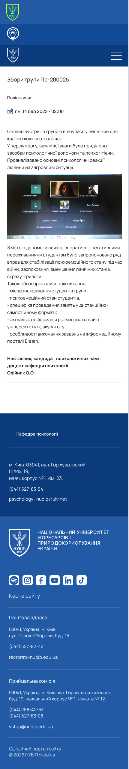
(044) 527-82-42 (26, 646)
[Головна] (12, 12)
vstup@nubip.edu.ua (31, 726)
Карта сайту (24, 595)
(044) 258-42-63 (26, 709)
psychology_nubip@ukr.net (38, 499)
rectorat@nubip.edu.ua (33, 657)
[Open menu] (116, 55)
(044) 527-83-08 (26, 716)
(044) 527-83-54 (26, 489)
